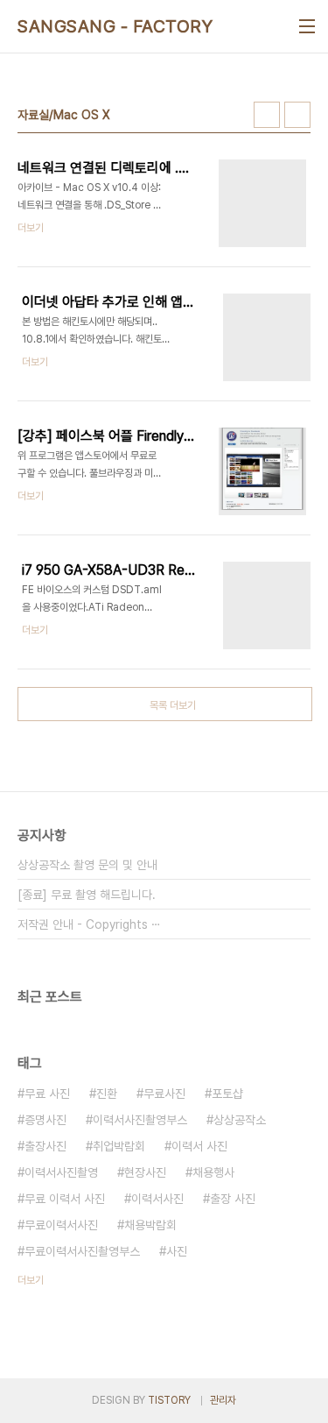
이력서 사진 (199, 1146)
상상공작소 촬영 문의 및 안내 (87, 865)
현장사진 (145, 1172)
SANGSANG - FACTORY (115, 26)
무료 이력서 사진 (64, 1199)
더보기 (30, 1280)
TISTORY (169, 1400)
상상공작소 (239, 1120)
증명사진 (45, 1120)
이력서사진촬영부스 (140, 1120)
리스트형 (297, 115)
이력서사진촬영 (61, 1172)
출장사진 (45, 1146)
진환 (106, 1094)
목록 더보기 (173, 705)
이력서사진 (157, 1199)
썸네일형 (267, 115)
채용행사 (213, 1172)
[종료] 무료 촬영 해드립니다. (86, 895)
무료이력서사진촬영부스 (82, 1251)
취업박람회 (119, 1146)
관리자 (223, 1400)
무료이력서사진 (61, 1225)
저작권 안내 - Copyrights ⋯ (89, 924)
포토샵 (227, 1094)
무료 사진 (47, 1094)
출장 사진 (232, 1199)
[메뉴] (307, 26)
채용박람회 (150, 1225)
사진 (176, 1251)
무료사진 (164, 1094)
